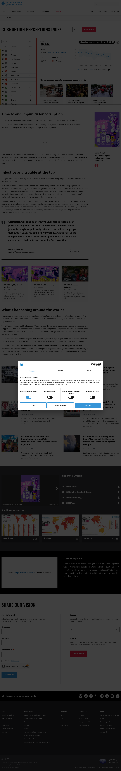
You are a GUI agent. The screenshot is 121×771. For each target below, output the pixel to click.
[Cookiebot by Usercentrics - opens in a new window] (92, 364)
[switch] (50, 397)
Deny (33, 405)
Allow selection (60, 405)
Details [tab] (60, 370)
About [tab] (89, 370)
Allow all (88, 405)
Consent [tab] (32, 371)
